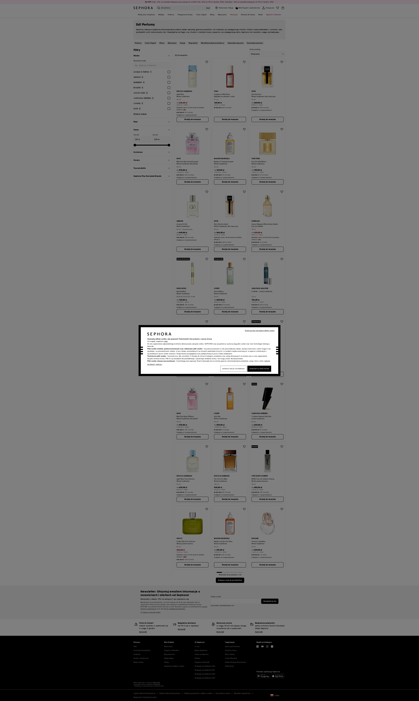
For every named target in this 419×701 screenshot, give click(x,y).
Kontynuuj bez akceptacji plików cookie (259, 330)
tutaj (165, 341)
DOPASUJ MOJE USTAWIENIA (233, 368)
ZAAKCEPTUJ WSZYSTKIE (259, 368)
